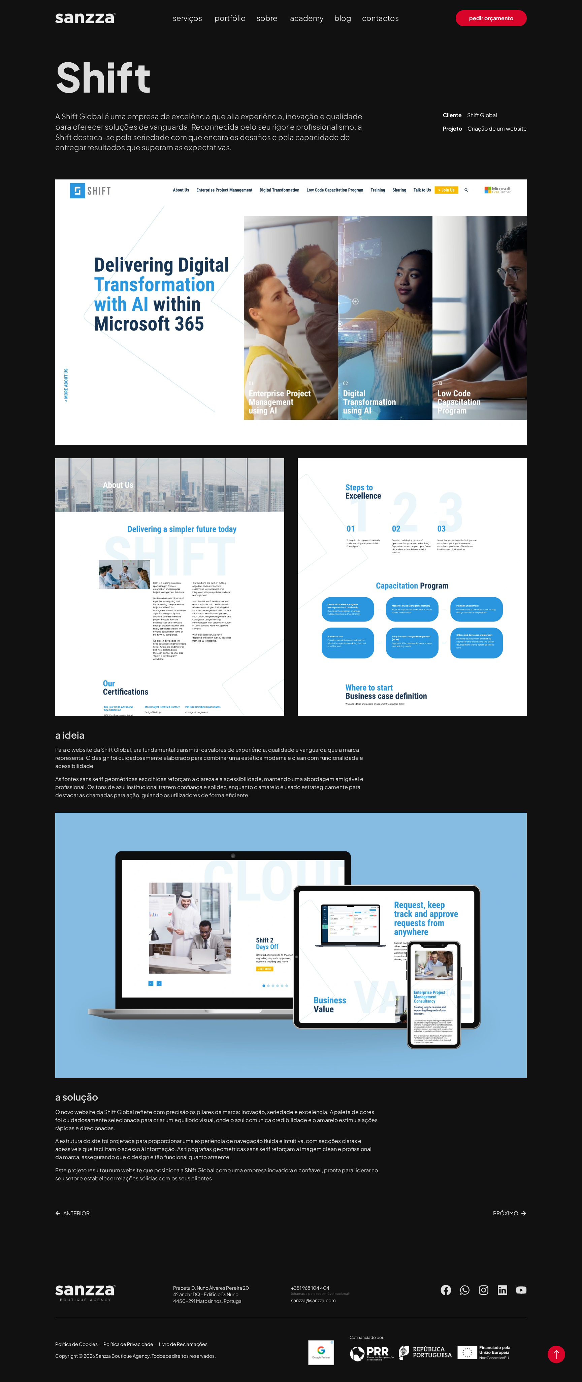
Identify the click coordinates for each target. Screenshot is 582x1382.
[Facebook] (446, 1290)
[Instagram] (483, 1290)
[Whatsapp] (464, 1290)
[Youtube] (521, 1290)
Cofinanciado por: (367, 1337)
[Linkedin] (502, 1290)
